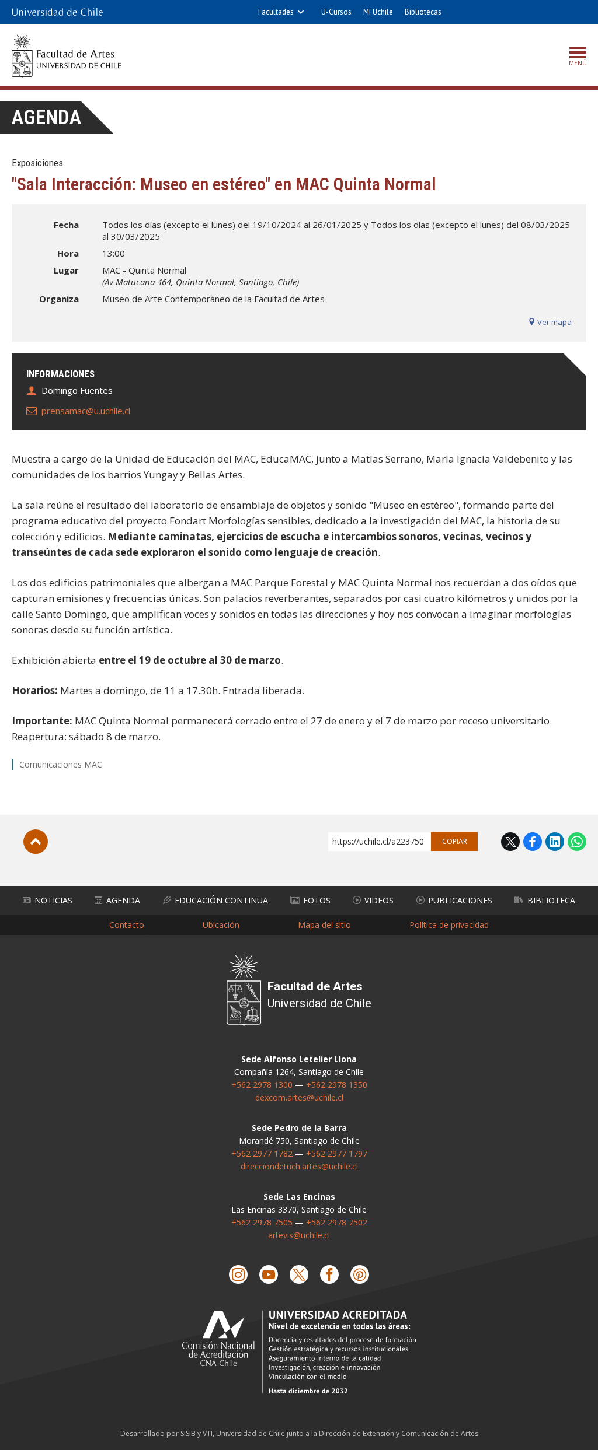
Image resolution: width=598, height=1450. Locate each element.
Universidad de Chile (250, 1433)
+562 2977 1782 (262, 1153)
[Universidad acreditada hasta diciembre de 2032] (299, 1352)
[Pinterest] (359, 1274)
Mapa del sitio (324, 924)
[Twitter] (299, 1274)
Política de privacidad (449, 924)
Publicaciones (460, 900)
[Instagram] (238, 1274)
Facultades (276, 12)
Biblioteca (551, 900)
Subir (35, 841)
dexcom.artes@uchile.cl (299, 1097)
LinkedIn (554, 841)
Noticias (53, 900)
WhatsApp (577, 841)
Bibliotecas (423, 12)
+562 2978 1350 (336, 1084)
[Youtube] (268, 1274)
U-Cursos (336, 12)
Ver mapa (554, 322)
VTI (208, 1433)
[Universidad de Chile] (57, 12)
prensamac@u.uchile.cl (85, 410)
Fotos (317, 900)
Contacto (126, 924)
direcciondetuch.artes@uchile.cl (299, 1166)
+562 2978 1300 (262, 1084)
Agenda (46, 117)
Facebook (532, 841)
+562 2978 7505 (262, 1222)
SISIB (188, 1433)
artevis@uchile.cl (299, 1235)
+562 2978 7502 (336, 1222)
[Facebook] (329, 1274)
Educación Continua (221, 900)
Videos (379, 900)
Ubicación (221, 924)
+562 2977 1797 (336, 1153)
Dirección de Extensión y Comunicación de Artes (398, 1433)
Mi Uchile (378, 12)
